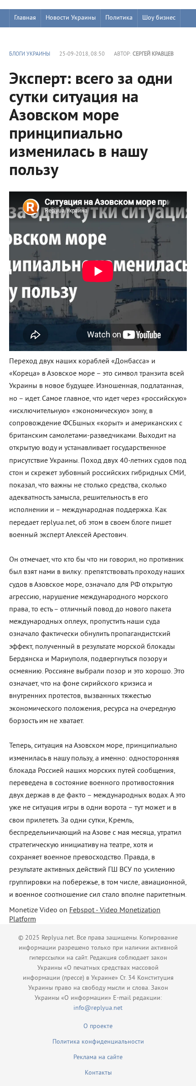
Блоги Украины (29, 54)
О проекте (98, 1026)
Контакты (98, 1073)
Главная (25, 18)
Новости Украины (71, 18)
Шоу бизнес (158, 18)
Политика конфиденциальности (98, 1042)
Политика (119, 18)
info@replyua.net (98, 1008)
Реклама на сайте (98, 1057)
